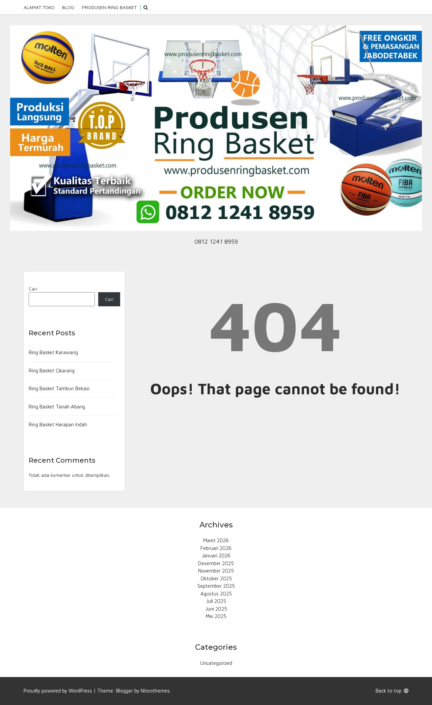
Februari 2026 (216, 548)
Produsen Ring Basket (109, 7)
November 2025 (216, 571)
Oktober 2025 (216, 578)
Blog (68, 7)
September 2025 (216, 586)
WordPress (80, 691)
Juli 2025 (216, 601)
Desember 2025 (216, 563)
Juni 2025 (216, 609)
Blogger (124, 691)
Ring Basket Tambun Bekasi (59, 388)
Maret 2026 (216, 540)
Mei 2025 (216, 616)
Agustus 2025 (216, 593)
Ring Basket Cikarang (52, 370)
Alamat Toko (39, 7)
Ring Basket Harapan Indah (58, 424)
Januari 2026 (216, 555)
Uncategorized (216, 663)
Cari (33, 289)
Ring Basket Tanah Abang (57, 406)
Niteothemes (155, 691)
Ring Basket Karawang (53, 352)
